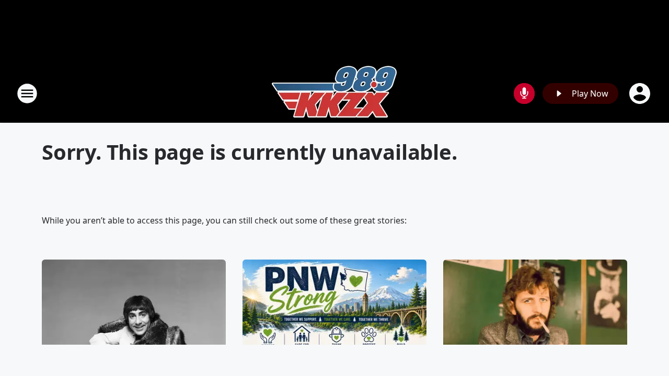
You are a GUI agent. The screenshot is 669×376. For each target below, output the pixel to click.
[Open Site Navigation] (27, 93)
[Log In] (640, 93)
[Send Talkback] (524, 93)
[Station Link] (334, 93)
